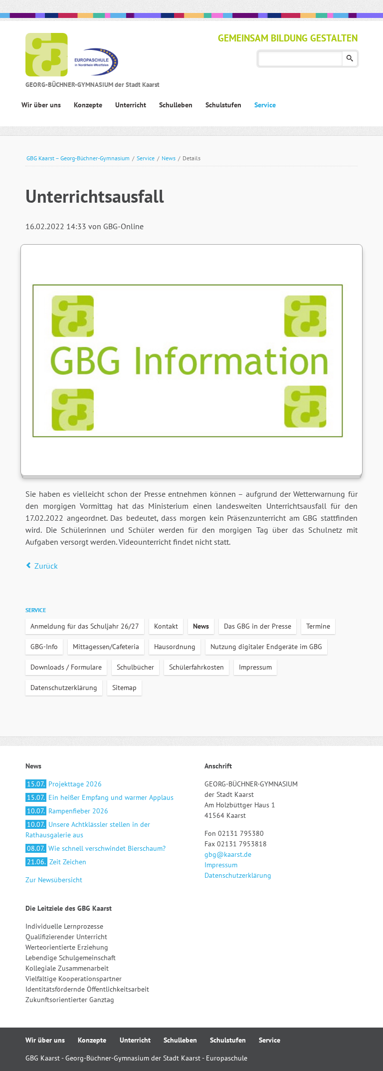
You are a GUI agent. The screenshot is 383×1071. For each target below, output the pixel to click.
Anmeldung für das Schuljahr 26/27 (84, 626)
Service (146, 158)
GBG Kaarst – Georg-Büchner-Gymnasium (78, 158)
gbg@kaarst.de (227, 854)
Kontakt (166, 626)
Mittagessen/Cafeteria (106, 646)
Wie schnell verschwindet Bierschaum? (96, 848)
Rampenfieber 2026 (67, 810)
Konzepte (92, 1040)
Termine (318, 626)
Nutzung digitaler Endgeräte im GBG (266, 646)
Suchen (350, 58)
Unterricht (135, 1040)
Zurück (46, 566)
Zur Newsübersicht (53, 879)
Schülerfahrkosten (196, 667)
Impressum (255, 667)
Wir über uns (45, 1040)
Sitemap (124, 687)
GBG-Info (44, 646)
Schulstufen (228, 1040)
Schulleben (180, 1040)
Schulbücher (135, 667)
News (169, 158)
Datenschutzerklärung (63, 687)
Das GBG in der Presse (257, 626)
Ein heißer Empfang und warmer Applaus (100, 797)
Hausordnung (174, 646)
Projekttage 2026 (64, 783)
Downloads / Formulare (66, 667)
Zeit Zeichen (56, 861)
